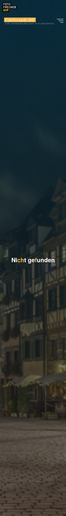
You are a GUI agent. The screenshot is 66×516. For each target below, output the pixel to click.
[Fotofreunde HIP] (10, 6)
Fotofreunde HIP (20, 19)
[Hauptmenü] (60, 21)
